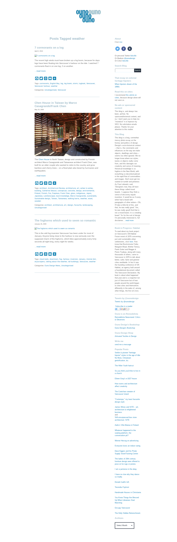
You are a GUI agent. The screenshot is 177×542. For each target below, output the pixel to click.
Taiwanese (62, 198)
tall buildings (73, 262)
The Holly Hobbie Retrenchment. (128, 513)
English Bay (54, 83)
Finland (37, 193)
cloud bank (44, 259)
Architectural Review (56, 188)
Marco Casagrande (78, 196)
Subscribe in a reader (123, 306)
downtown (54, 259)
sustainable (91, 196)
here (131, 242)
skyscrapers (40, 262)
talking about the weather (56, 262)
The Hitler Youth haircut (124, 366)
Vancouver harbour (42, 86)
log (62, 83)
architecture (71, 188)
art (78, 188)
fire (49, 193)
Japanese (38, 196)
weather (54, 86)
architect (43, 188)
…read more (40, 71)
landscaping (88, 205)
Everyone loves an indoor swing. (128, 446)
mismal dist (91, 259)
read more (130, 220)
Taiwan (54, 198)
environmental (88, 191)
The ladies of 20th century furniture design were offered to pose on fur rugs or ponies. (127, 461)
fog (60, 259)
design (79, 191)
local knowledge (62, 196)
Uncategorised (51, 90)
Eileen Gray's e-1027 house (126, 379)
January (82, 259)
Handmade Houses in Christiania (128, 492)
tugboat (82, 83)
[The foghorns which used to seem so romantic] (55, 228)
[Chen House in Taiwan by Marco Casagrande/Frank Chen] (67, 134)
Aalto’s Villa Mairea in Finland (127, 425)
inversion (74, 259)
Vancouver (90, 83)
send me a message (123, 345)
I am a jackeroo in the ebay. (126, 469)
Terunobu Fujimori (122, 487)
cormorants (44, 83)
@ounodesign (129, 58)
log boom (68, 83)
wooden (38, 201)
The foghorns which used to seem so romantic (65, 220)
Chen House (44, 159)
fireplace (55, 193)
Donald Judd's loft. (122, 482)
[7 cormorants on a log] (45, 56)
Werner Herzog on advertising (126, 441)
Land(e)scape (49, 196)
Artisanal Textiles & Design (125, 336)
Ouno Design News (52, 266)
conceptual (62, 191)
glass (73, 193)
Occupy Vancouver (122, 508)
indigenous (80, 193)
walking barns (73, 198)
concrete (71, 191)
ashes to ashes (86, 188)
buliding (38, 191)
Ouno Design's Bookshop (125, 328)
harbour (66, 259)
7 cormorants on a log (49, 47)
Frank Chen (65, 193)
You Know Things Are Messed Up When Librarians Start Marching (127, 500)
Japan (88, 193)
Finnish (44, 193)
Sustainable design (42, 198)
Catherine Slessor (49, 191)
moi (120, 42)
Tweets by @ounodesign (124, 302)
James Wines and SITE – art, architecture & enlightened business (127, 409)
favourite (77, 205)
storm (75, 83)
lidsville (133, 56)
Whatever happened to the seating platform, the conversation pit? (125, 433)
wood (90, 198)
